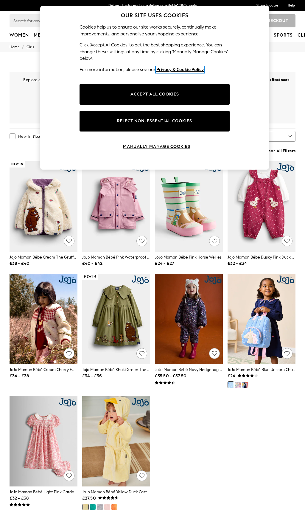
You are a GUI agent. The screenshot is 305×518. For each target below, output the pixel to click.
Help (291, 5)
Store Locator (267, 5)
